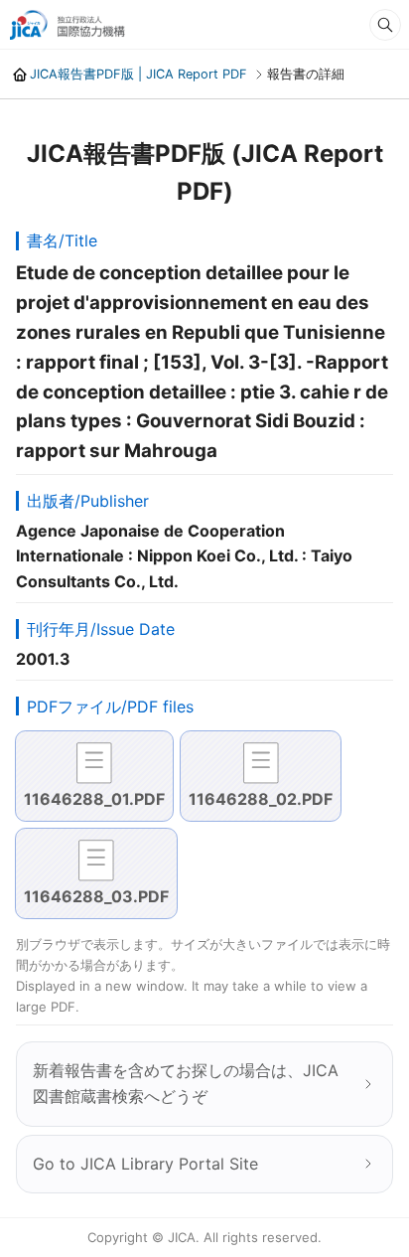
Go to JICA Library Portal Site (145, 1164)
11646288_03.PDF (96, 896)
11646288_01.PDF (94, 799)
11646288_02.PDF (261, 799)
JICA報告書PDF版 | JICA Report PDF (138, 74)
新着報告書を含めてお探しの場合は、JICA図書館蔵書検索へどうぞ (186, 1083)
